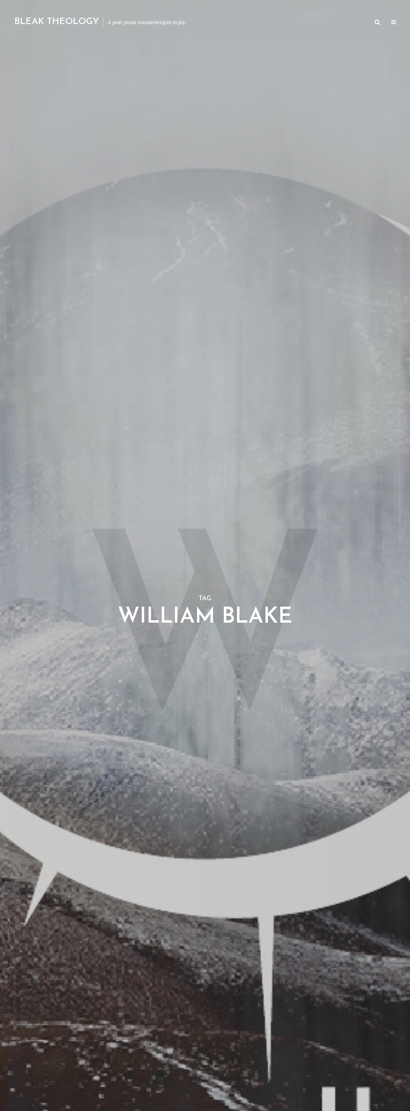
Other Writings (344, 22)
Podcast (302, 22)
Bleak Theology (56, 21)
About (272, 22)
